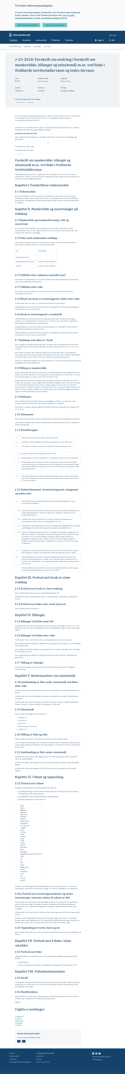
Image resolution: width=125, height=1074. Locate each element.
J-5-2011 (18, 1018)
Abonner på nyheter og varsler (101, 1057)
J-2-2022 (41, 91)
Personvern (13, 1059)
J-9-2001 (18, 1025)
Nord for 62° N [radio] (20, 102)
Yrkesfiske (13, 40)
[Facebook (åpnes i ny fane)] (96, 1054)
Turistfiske (69, 40)
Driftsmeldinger (97, 1059)
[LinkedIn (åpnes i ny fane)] (93, 1054)
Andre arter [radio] (30, 102)
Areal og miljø (41, 40)
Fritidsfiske (55, 40)
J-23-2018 (47, 46)
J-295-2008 (19, 1021)
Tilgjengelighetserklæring (44, 1053)
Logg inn (101, 40)
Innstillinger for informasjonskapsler (20, 1062)
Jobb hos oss (13, 1056)
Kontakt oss (40, 1056)
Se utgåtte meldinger (68, 91)
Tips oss (39, 1059)
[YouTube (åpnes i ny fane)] (99, 1054)
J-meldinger (37, 46)
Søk (113, 40)
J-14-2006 (18, 1023)
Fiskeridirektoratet (15, 46)
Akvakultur (27, 40)
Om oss (12, 1053)
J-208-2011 (19, 91)
